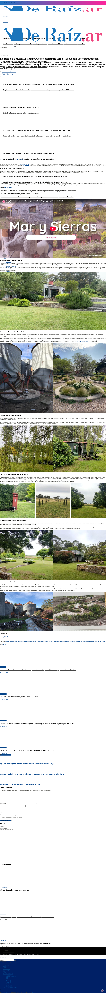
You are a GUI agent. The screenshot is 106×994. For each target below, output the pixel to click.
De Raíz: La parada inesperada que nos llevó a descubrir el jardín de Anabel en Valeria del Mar (35, 182)
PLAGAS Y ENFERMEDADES (10, 987)
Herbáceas (8, 981)
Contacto (5, 950)
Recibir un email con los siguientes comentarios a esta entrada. (18, 815)
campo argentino (25, 641)
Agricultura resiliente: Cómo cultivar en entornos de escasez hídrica (25, 944)
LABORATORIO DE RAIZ (9, 2)
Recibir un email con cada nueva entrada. (12, 817)
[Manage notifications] (102, 990)
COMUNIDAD (3, 667)
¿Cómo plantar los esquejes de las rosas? (14, 890)
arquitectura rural (17, 641)
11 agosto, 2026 (4, 699)
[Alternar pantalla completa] (3, 957)
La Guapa (69, 641)
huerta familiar (56, 641)
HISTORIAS (3, 941)
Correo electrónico (5, 809)
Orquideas (8, 982)
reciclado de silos (82, 641)
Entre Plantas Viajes (47, 641)
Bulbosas (8, 980)
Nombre (2, 806)
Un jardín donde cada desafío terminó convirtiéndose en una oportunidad (27, 750)
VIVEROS (5, 972)
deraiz (31, 641)
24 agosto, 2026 (4, 672)
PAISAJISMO (5, 16)
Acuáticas (8, 262)
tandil (88, 641)
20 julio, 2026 (3, 753)
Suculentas (9, 985)
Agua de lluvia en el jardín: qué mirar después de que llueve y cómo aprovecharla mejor (27, 763)
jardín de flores (63, 641)
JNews (6, 954)
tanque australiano (94, 641)
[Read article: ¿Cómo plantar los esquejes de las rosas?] (53, 877)
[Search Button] (15, 46)
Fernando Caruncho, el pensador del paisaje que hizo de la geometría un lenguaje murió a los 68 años (38, 191)
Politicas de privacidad (8, 952)
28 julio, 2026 (3, 726)
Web (1, 812)
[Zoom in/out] (5, 957)
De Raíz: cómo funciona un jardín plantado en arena (21, 113)
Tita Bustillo (102, 641)
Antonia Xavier (9, 641)
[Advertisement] (53, 177)
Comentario (3, 803)
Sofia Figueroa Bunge (82, 341)
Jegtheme (36, 954)
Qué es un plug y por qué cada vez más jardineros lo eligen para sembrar (27, 917)
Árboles (8, 977)
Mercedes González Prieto (9, 72)
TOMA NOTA (3, 914)
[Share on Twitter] (0, 161)
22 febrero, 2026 (4, 73)
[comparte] (2, 957)
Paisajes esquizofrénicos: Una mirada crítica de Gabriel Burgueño (20, 784)
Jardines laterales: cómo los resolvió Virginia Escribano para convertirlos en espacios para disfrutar (37, 130)
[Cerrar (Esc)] (0, 957)
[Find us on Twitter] (0, 990)
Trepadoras (9, 986)
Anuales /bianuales (11, 976)
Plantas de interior (10, 983)
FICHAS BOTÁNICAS (8, 974)
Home (1, 55)
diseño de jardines (37, 641)
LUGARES (5, 55)
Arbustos (8, 979)
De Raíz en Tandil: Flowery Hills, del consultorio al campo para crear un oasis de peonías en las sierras (32, 774)
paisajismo (75, 641)
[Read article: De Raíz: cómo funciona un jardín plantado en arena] (53, 683)
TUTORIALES (3, 887)
